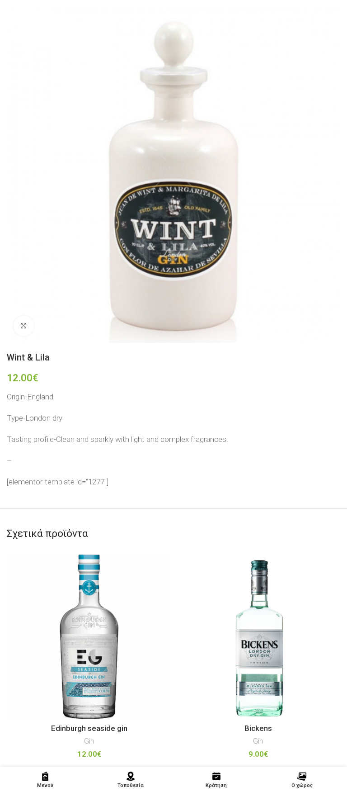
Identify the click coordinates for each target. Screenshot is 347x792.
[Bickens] (258, 637)
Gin (89, 741)
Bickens (258, 728)
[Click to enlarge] (24, 326)
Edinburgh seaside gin (89, 728)
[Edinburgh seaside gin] (89, 637)
